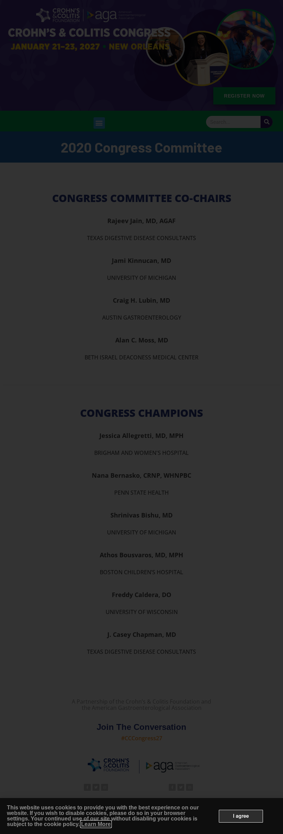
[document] (141, 417)
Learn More (96, 824)
